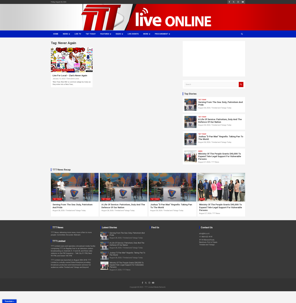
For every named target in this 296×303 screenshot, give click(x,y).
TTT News (215, 162)
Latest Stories (109, 227)
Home (55, 34)
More (145, 34)
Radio (118, 34)
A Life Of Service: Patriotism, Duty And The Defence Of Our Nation (220, 120)
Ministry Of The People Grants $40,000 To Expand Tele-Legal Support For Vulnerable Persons (219, 156)
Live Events (133, 34)
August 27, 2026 (204, 162)
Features (104, 34)
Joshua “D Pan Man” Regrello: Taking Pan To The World (220, 137)
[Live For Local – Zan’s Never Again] (72, 60)
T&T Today (91, 34)
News (65, 34)
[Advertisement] (213, 59)
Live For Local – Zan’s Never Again (70, 75)
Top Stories (190, 93)
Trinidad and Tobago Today (221, 108)
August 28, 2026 (204, 108)
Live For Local (68, 70)
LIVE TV (78, 34)
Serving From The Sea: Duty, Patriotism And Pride (220, 103)
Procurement (161, 34)
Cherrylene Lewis (73, 79)
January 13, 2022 (59, 79)
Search (241, 84)
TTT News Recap (61, 169)
